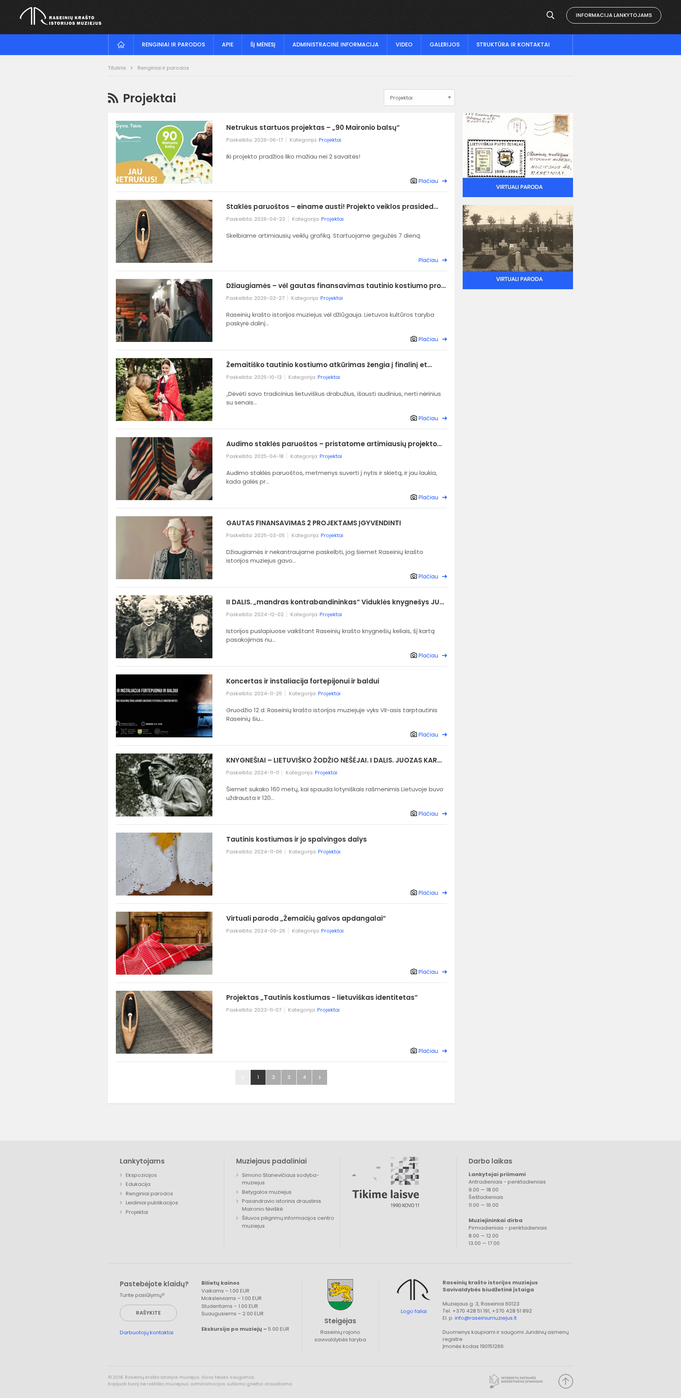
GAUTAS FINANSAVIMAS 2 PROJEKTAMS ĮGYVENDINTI (313, 523)
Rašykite (148, 1313)
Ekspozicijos (141, 1175)
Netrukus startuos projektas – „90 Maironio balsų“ (313, 127)
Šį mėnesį (262, 44)
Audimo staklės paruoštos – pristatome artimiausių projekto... (334, 444)
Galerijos (445, 44)
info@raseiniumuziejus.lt (486, 1318)
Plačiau (428, 181)
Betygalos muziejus (267, 1192)
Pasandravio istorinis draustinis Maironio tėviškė (281, 1205)
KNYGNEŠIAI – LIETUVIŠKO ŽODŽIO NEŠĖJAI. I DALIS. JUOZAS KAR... (334, 760)
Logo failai (414, 1311)
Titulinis (117, 68)
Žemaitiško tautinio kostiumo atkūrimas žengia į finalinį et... (329, 364)
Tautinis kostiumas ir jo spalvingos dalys (296, 839)
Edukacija (138, 1184)
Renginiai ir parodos (173, 44)
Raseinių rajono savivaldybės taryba (340, 1336)
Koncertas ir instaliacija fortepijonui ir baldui (302, 681)
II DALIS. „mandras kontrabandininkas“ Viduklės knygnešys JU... (335, 602)
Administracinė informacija (335, 44)
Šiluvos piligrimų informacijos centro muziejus (288, 1222)
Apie (227, 44)
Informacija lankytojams (614, 15)
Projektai (330, 140)
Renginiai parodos (149, 1193)
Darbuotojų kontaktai (146, 1332)
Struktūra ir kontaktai (513, 44)
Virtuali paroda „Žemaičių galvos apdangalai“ (306, 918)
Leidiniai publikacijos (152, 1202)
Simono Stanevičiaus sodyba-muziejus (280, 1179)
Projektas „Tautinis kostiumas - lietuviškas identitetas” (322, 997)
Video (404, 44)
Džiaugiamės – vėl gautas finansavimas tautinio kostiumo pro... (336, 285)
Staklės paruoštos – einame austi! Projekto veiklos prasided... (332, 206)
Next (319, 1077)
